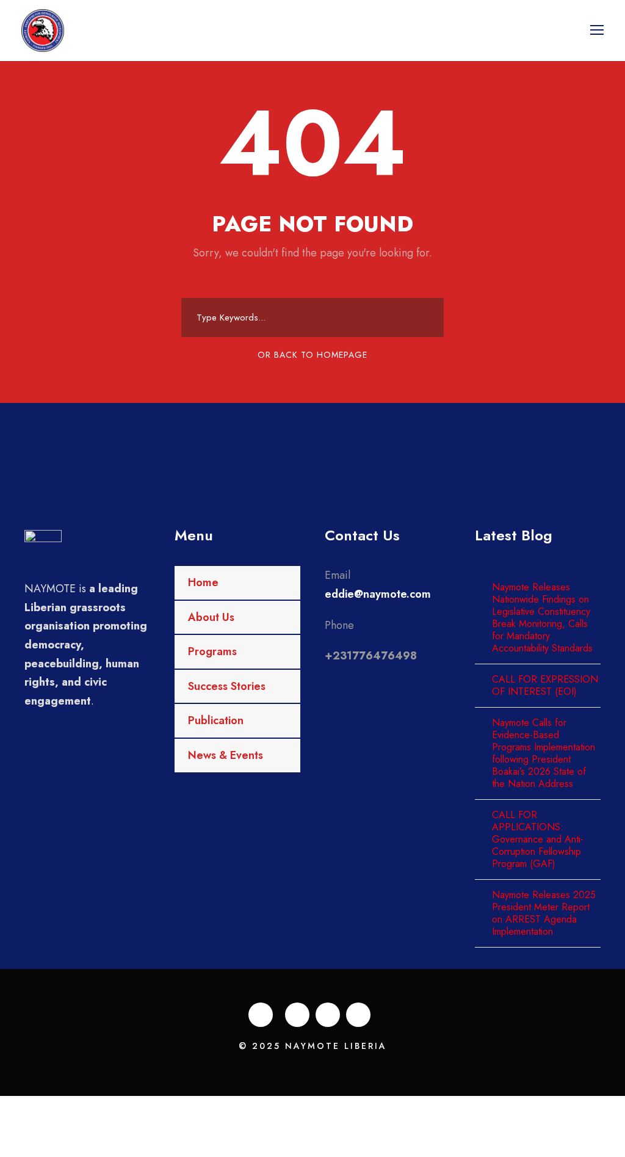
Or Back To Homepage (312, 355)
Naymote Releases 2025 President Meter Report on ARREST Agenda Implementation (544, 913)
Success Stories (227, 686)
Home (203, 582)
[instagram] (358, 1015)
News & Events (225, 755)
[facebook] (260, 1015)
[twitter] (328, 1015)
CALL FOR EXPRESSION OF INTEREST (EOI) (545, 685)
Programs (212, 651)
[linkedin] (297, 1015)
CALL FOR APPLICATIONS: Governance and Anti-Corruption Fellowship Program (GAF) (537, 839)
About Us (211, 617)
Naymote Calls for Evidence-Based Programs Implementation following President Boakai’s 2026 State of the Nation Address (543, 753)
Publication (216, 720)
